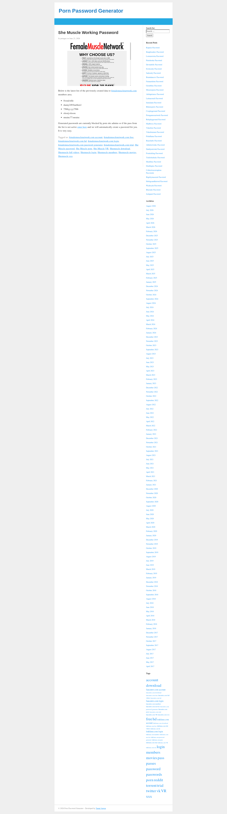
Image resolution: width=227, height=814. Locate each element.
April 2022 (150, 421)
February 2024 (151, 328)
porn (149, 779)
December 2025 (152, 235)
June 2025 (150, 261)
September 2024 (152, 299)
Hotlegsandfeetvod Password (156, 181)
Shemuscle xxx (65, 156)
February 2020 (151, 531)
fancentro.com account (156, 689)
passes (151, 763)
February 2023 (151, 379)
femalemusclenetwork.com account (85, 137)
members (153, 752)
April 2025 (150, 269)
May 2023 (150, 366)
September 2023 (152, 349)
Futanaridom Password (154, 81)
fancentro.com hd (156, 698)
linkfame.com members (152, 734)
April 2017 (150, 666)
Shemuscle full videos (68, 152)
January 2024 (151, 332)
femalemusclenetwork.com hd (72, 141)
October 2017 (151, 641)
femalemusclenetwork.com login (103, 141)
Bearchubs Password (154, 140)
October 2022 (151, 396)
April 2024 (150, 320)
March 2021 (150, 476)
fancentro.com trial (155, 712)
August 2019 (151, 556)
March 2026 (150, 227)
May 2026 (150, 218)
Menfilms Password (153, 161)
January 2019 (151, 577)
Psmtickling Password (154, 153)
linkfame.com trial (151, 743)
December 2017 (152, 632)
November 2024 (152, 290)
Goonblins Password (153, 85)
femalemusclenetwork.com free (118, 137)
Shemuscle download (120, 148)
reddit (158, 779)
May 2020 (150, 518)
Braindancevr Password (155, 77)
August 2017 (151, 649)
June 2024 (150, 311)
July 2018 (149, 603)
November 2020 (152, 493)
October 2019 (151, 548)
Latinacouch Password (154, 98)
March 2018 (150, 620)
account (152, 679)
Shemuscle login (88, 152)
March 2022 (150, 425)
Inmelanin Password (153, 102)
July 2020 (149, 510)
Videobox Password (153, 128)
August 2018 (151, 599)
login (161, 746)
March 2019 (150, 569)
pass (161, 757)
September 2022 (152, 400)
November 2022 (152, 391)
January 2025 (151, 282)
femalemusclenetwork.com (124, 90)
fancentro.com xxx (163, 715)
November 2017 (152, 637)
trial (160, 785)
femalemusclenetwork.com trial (119, 144)
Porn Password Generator (91, 11)
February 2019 (151, 573)
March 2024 (150, 324)
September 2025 (152, 248)
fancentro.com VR (151, 715)
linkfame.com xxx (151, 747)
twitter (151, 790)
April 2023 (150, 370)
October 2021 (151, 446)
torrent (151, 785)
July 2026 (149, 210)
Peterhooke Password (154, 60)
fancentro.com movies (153, 707)
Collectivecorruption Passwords (153, 171)
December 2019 (152, 539)
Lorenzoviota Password (154, 56)
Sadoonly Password (153, 73)
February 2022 (151, 430)
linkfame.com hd (155, 729)
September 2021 (152, 451)
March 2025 (150, 273)
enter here (82, 126)
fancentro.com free (152, 695)
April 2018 (150, 615)
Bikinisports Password (154, 107)
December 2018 (152, 582)
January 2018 (151, 628)
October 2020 (151, 497)
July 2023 (149, 358)
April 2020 (150, 522)
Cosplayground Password (155, 111)
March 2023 (150, 375)
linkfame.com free (151, 726)
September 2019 (152, 552)
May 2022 (150, 417)
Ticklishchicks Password (155, 157)
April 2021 (150, 472)
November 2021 (152, 442)
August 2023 (151, 353)
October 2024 (151, 294)
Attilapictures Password (155, 94)
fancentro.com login (154, 700)
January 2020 (151, 535)
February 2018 (151, 624)
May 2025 (150, 265)
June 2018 (150, 607)
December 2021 (152, 438)
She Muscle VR (101, 148)
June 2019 (150, 565)
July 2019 (149, 560)
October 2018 (151, 590)
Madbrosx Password (153, 123)
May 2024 (150, 316)
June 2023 (150, 362)
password (153, 768)
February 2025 (151, 278)
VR (163, 790)
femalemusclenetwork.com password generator (80, 144)
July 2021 (149, 459)
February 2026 (151, 231)
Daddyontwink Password (155, 149)
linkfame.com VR (163, 743)
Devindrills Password (154, 64)
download (153, 685)
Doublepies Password (154, 166)
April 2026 (150, 223)
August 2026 (151, 206)
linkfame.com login (154, 731)
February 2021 (151, 480)
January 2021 (151, 484)
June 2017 (150, 658)
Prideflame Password (154, 136)
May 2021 (150, 468)
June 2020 (150, 514)
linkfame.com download (160, 723)
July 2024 (149, 307)
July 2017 (149, 653)
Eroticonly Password (154, 69)
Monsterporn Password (154, 90)
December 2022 (152, 387)
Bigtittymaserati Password (156, 177)
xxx (149, 796)
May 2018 (150, 611)
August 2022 (151, 404)
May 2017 (150, 662)
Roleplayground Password (155, 119)
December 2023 (152, 337)
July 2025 (149, 256)
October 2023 (151, 345)
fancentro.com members (153, 704)
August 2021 (151, 455)
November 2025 (152, 239)
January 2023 (151, 383)
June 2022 (150, 413)
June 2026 (150, 214)
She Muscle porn (84, 148)
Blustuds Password (153, 189)
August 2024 (151, 303)
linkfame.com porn (157, 740)
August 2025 (151, 252)
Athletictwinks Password (155, 145)
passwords (154, 774)
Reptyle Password (152, 47)
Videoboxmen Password (155, 132)
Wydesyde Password (153, 185)
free (149, 718)
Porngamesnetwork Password (157, 115)
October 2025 (151, 244)
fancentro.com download (153, 693)
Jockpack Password (153, 194)
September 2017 (152, 645)
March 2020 (150, 527)
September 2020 (152, 501)
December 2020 (152, 489)
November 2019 (152, 544)
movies (151, 757)
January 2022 (151, 434)
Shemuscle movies (127, 152)
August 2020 (151, 506)
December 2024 (152, 286)
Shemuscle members (107, 152)
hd (155, 718)
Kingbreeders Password (155, 52)
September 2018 (152, 594)
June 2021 (150, 463)
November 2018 (152, 586)
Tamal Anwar (101, 808)
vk (159, 790)
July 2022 (149, 408)
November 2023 (152, 341)
